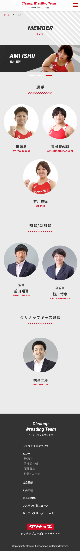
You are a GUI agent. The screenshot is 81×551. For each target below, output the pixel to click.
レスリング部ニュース (35, 505)
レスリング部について (35, 446)
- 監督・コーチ (31, 473)
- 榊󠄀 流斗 (27, 458)
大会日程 (27, 490)
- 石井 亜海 (28, 468)
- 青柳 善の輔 (30, 463)
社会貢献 (27, 482)
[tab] (32, 75)
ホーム (6, 14)
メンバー (27, 454)
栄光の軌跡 (29, 498)
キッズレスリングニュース (38, 513)
